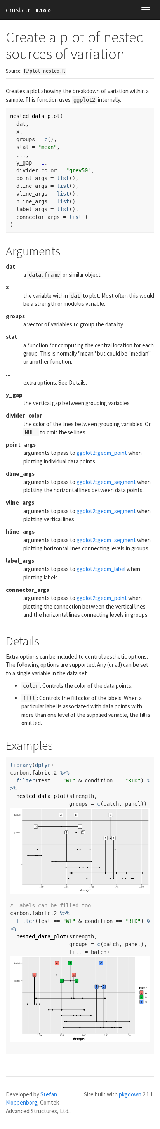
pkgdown (130, 1094)
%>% (64, 773)
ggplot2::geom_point (102, 452)
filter (25, 780)
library (21, 765)
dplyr (42, 765)
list (63, 178)
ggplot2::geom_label (101, 568)
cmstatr (18, 9)
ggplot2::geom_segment (106, 482)
